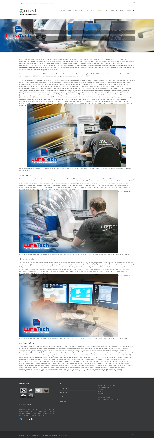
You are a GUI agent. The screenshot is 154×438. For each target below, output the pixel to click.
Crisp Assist (63, 401)
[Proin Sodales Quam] (38, 390)
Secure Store (63, 388)
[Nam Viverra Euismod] (45, 390)
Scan (61, 384)
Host (61, 397)
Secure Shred (64, 392)
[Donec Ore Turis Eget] (23, 390)
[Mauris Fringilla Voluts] (30, 390)
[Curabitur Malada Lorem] (23, 395)
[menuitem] (64, 10)
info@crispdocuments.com (47, 3)
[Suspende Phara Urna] (30, 395)
